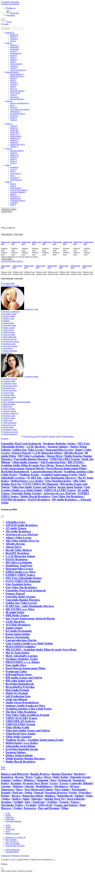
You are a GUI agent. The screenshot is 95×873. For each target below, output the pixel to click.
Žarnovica (14, 97)
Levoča (13, 51)
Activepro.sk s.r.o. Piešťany (60, 493)
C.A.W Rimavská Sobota (47, 452)
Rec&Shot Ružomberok (15, 471)
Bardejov (14, 45)
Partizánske (15, 111)
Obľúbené (11, 15)
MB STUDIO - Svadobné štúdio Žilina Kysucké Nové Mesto (43, 464)
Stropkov (14, 66)
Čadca (13, 186)
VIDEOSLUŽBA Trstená (65, 459)
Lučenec (14, 85)
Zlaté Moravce (16, 180)
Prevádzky (5, 439)
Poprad (13, 55)
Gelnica (13, 126)
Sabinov (14, 60)
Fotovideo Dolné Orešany (26, 493)
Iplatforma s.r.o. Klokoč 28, (16, 837)
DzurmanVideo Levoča (59, 449)
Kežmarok (14, 49)
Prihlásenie (10, 817)
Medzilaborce (16, 53)
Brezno (13, 78)
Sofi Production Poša (53, 462)
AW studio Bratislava (64, 499)
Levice (13, 169)
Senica (13, 159)
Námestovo (15, 196)
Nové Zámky (15, 173)
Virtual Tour (10, 829)
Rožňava (14, 140)
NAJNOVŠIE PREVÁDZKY (12, 261)
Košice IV (14, 134)
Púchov (13, 118)
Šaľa (12, 176)
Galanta (13, 153)
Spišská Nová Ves (17, 144)
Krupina (14, 82)
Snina (13, 62)
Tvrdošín (14, 203)
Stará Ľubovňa (16, 64)
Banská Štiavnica (17, 76)
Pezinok (13, 39)
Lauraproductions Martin (46, 471)
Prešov (9, 43)
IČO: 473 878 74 (12, 842)
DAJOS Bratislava (39, 499)
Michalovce (15, 138)
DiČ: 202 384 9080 (13, 844)
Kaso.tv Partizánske (68, 465)
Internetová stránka (12, 834)
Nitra (8, 165)
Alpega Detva (54, 455)
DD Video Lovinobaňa (31, 455)
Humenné (14, 47)
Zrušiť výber (18, 234)
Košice (9, 124)
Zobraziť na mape (10, 209)
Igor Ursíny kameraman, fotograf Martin (44, 467)
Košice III (14, 132)
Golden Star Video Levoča (28, 449)
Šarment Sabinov (58, 446)
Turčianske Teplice (17, 200)
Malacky (14, 37)
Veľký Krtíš (15, 93)
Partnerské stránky (12, 852)
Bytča (13, 184)
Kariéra (8, 815)
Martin (13, 194)
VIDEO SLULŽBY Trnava (60, 490)
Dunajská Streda (17, 151)
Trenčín (9, 101)
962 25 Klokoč (11, 840)
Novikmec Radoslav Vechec (59, 443)
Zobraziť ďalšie (7, 259)
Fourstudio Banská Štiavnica (31, 459)
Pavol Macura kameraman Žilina (66, 468)
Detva (13, 80)
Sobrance (14, 142)
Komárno (14, 167)
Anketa (5, 24)
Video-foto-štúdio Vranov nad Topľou (34, 487)
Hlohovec (14, 155)
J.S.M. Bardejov (36, 446)
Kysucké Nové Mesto (19, 190)
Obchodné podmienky (14, 821)
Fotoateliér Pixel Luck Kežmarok (21, 443)
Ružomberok (15, 198)
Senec (13, 41)
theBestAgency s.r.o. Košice (27, 480)
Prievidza (14, 116)
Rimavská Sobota (17, 91)
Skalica (13, 161)
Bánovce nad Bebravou (19, 103)
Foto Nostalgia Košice (58, 480)
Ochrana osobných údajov (15, 846)
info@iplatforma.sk (13, 850)
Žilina (8, 182)
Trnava (9, 149)
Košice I (14, 128)
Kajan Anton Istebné (70, 487)
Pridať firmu (14, 13)
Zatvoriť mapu (6, 212)
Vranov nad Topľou (18, 70)
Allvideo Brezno (73, 452)
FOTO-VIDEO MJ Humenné (40, 483)
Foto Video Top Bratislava (67, 496)
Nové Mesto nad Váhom (20, 109)
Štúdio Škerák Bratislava (35, 496)
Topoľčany (15, 178)
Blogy (3, 767)
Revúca (13, 89)
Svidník (13, 68)
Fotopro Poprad (21, 452)
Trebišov (14, 147)
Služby (8, 825)
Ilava (12, 105)
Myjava (13, 107)
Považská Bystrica (17, 114)
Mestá (3, 769)
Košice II (14, 130)
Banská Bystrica (12, 72)
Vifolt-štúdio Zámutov (25, 462)
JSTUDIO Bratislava (13, 499)
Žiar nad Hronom (17, 99)
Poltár (13, 87)
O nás (8, 813)
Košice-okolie (16, 136)
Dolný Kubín (15, 188)
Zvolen (13, 95)
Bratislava (10, 33)
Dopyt (9, 22)
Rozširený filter (7, 234)
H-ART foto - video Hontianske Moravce (51, 477)
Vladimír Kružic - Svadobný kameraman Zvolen (48, 474)
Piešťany (14, 157)
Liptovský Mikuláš (17, 192)
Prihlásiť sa (11, 8)
